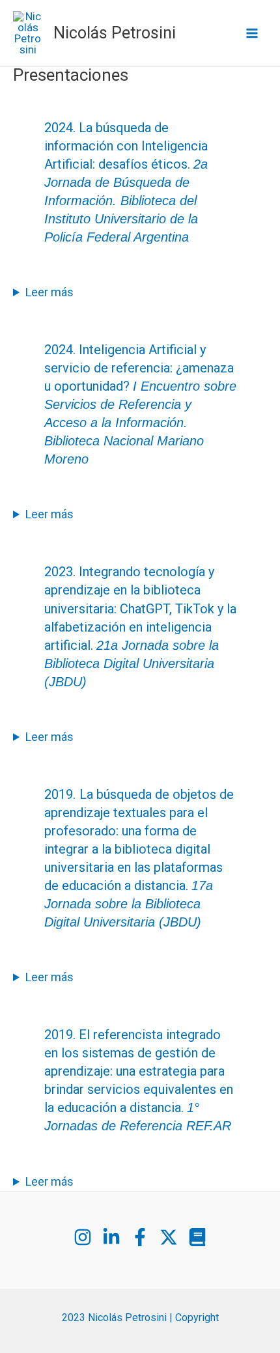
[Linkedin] (111, 1237)
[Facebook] (140, 1237)
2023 (58, 571)
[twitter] (169, 1237)
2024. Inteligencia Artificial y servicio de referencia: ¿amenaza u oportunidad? (140, 404)
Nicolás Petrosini (114, 32)
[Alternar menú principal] (253, 33)
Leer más (49, 292)
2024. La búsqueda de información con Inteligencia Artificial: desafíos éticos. (126, 182)
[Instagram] (83, 1237)
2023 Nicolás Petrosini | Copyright (140, 1317)
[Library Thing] (197, 1237)
